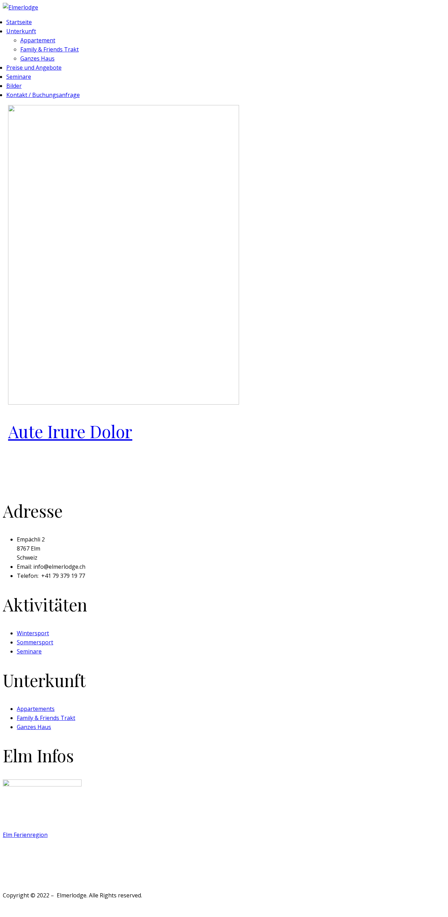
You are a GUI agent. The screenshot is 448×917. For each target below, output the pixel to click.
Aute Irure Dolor (70, 431)
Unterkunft (21, 31)
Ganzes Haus (37, 58)
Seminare (18, 76)
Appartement (37, 40)
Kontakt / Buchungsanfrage (43, 95)
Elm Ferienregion (25, 835)
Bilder (14, 86)
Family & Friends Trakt (49, 49)
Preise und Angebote (34, 67)
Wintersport (33, 633)
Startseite (19, 22)
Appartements (36, 709)
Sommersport (35, 642)
